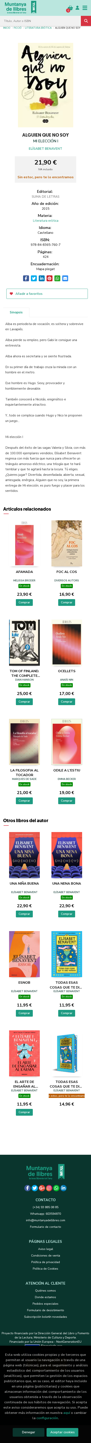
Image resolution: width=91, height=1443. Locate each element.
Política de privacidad (45, 1262)
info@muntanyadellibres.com (45, 1220)
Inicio (6, 28)
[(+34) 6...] (56, 1188)
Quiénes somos (45, 1291)
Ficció (18, 28)
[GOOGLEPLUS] (42, 1188)
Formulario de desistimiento (45, 1310)
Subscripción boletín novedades (45, 1317)
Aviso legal (45, 1249)
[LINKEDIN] (63, 1188)
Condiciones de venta (45, 1256)
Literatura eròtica (38, 28)
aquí (66, 1412)
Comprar (24, 602)
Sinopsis (16, 312)
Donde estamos (45, 1297)
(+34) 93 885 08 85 (45, 1207)
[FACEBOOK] (27, 1188)
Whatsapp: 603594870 (45, 1214)
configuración (47, 1418)
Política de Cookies (45, 1269)
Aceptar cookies (62, 1432)
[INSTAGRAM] (49, 1188)
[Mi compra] (70, 7)
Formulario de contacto (45, 1227)
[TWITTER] (35, 1188)
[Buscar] (86, 21)
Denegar (28, 1432)
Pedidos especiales (45, 1304)
